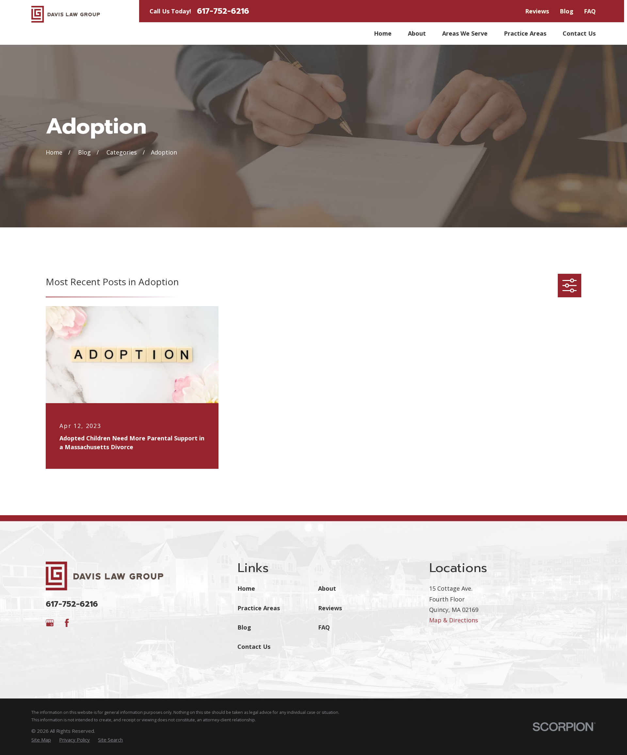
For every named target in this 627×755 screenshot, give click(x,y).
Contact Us (253, 646)
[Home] (65, 14)
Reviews (537, 11)
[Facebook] (67, 623)
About (327, 588)
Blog (566, 11)
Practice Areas (258, 608)
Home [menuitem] (383, 33)
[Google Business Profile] (50, 623)
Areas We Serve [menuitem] (465, 33)
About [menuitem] (417, 33)
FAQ (590, 11)
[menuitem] (41, 739)
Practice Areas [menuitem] (525, 33)
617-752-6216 (223, 11)
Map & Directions (453, 620)
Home (246, 588)
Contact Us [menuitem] (579, 33)
